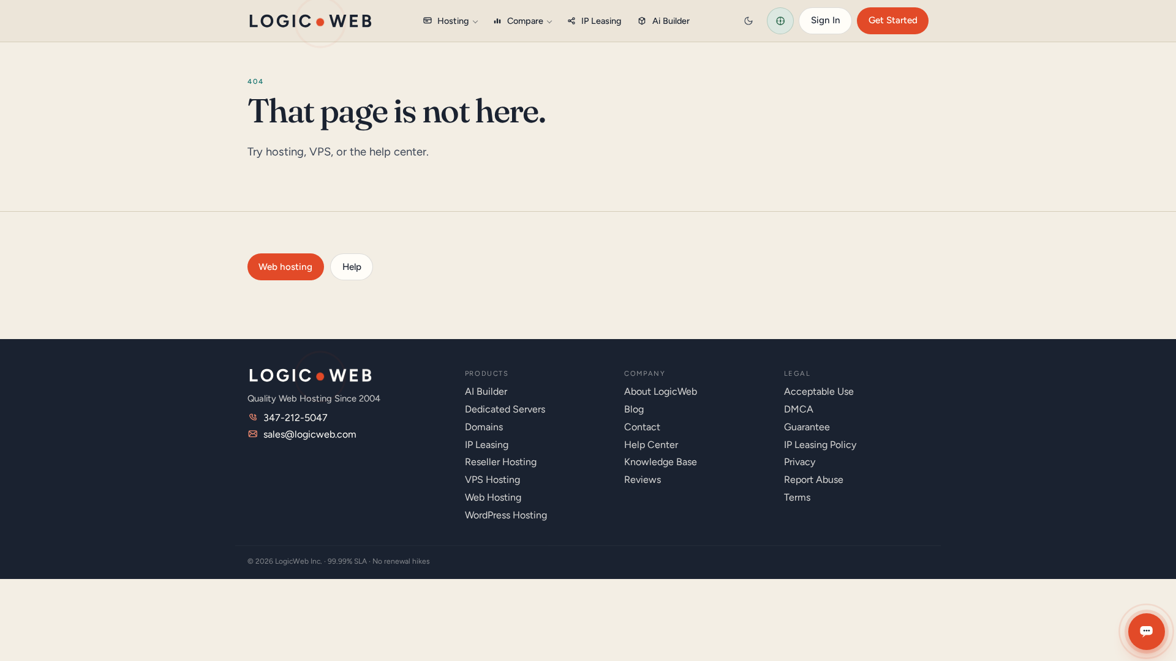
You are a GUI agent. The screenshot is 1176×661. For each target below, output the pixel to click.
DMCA (798, 409)
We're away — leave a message (1081, 594)
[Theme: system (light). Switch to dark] (748, 21)
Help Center (651, 444)
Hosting (453, 20)
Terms (797, 497)
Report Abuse (813, 479)
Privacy (799, 462)
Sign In (825, 20)
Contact (642, 427)
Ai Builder (671, 20)
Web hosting (285, 266)
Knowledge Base (660, 462)
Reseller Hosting (501, 462)
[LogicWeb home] (310, 21)
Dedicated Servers (505, 409)
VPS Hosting (492, 479)
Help (351, 266)
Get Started (893, 20)
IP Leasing (601, 20)
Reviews (642, 479)
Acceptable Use (819, 391)
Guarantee (807, 427)
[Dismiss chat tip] (1152, 595)
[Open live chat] (1146, 631)
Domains (484, 427)
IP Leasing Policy (820, 444)
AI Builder (486, 391)
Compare (525, 20)
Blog (634, 409)
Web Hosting (493, 497)
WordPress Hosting (506, 515)
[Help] (780, 20)
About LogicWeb (660, 391)
